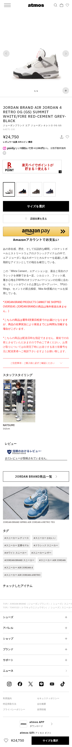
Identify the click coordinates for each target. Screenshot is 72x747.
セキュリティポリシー (48, 698)
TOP (5, 603)
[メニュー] (7, 5)
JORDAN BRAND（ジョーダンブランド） (30, 603)
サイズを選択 (36, 206)
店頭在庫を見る (38, 218)
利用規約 (7, 698)
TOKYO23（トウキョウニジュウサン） (29, 607)
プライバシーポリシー (14, 709)
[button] (6, 53)
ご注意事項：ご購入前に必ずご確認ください (32, 363)
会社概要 (41, 703)
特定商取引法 (9, 703)
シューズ (57, 603)
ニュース (8, 670)
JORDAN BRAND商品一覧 (33, 476)
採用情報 (41, 709)
